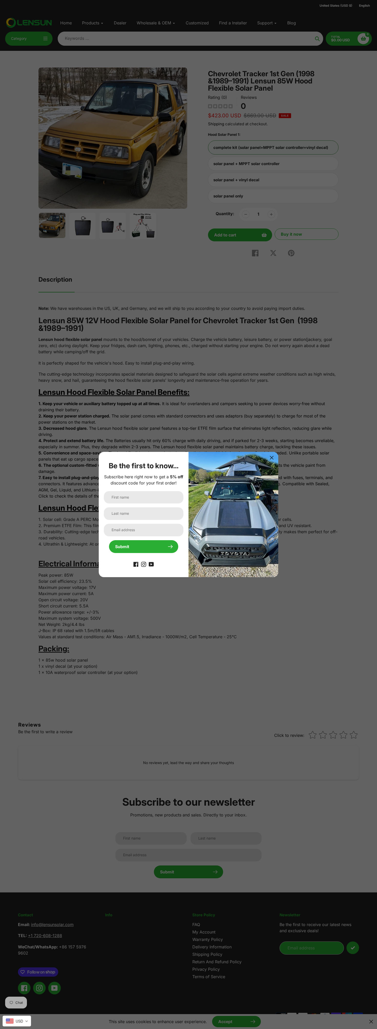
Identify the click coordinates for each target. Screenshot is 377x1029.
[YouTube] (151, 563)
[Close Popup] (272, 457)
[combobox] (17, 1021)
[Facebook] (135, 563)
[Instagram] (143, 563)
